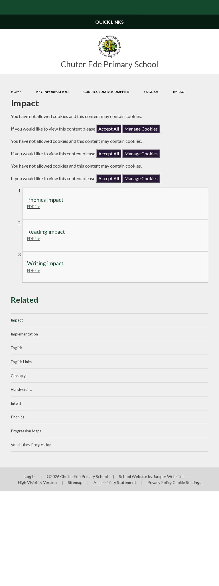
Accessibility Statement (115, 482)
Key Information (52, 91)
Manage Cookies (141, 128)
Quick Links (109, 22)
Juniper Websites (168, 476)
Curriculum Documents (106, 91)
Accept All (108, 128)
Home (16, 91)
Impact (179, 91)
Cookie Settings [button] (187, 482)
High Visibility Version (37, 482)
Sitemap (75, 482)
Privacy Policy (159, 482)
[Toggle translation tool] (197, 7)
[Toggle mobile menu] (7, 7)
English (151, 91)
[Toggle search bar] (211, 7)
